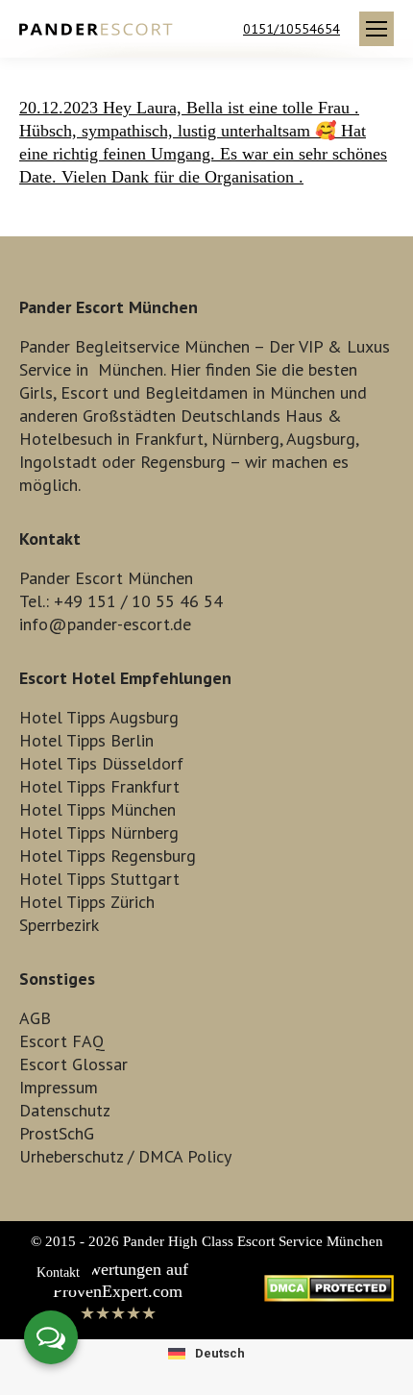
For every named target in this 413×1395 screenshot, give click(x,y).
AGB (35, 1018)
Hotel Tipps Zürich (87, 902)
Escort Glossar (73, 1064)
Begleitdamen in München (240, 392)
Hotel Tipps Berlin (86, 740)
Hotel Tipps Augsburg (99, 717)
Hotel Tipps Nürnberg (99, 832)
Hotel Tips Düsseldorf (101, 763)
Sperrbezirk (59, 925)
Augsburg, (322, 439)
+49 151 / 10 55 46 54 (138, 601)
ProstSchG (56, 1133)
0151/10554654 (291, 28)
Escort (85, 392)
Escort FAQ (62, 1041)
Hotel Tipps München (97, 809)
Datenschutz (64, 1110)
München (130, 369)
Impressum (58, 1087)
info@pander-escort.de (105, 624)
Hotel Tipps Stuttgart (99, 879)
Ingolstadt (58, 462)
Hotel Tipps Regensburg (107, 855)
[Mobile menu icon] (376, 29)
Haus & (313, 415)
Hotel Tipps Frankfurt (99, 786)
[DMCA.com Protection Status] (329, 1296)
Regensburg (183, 462)
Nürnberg (245, 439)
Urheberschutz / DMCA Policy (125, 1156)
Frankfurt (169, 439)
